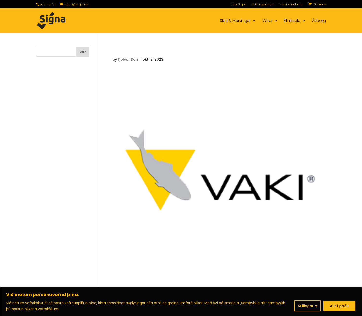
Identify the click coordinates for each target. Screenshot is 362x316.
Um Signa (239, 5)
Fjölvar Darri (128, 59)
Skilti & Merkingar (235, 21)
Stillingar (305, 305)
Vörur (267, 21)
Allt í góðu (339, 305)
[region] (181, 301)
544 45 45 (48, 4)
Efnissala (292, 21)
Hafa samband (291, 5)
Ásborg (319, 21)
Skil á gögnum (263, 5)
